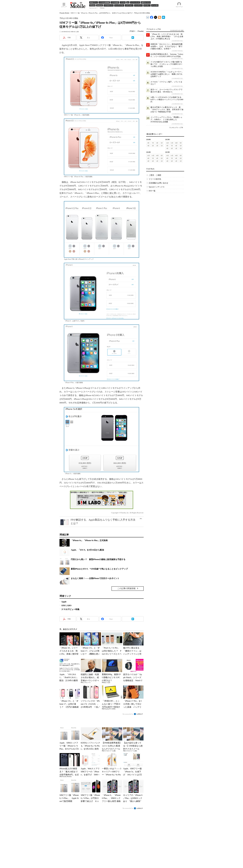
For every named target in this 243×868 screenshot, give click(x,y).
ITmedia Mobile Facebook (151, 17)
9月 (181, 143)
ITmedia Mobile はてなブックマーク (163, 17)
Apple (63, 602)
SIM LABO (123, 492)
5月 (162, 143)
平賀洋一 (133, 31)
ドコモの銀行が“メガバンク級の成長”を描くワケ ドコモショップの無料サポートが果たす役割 (166, 64)
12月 (167, 143)
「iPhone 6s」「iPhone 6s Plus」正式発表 (89, 540)
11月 (172, 143)
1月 (162, 145)
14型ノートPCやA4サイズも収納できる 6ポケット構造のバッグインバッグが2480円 (166, 99)
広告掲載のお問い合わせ (158, 183)
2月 (157, 145)
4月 (148, 145)
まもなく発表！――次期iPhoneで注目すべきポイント (95, 578)
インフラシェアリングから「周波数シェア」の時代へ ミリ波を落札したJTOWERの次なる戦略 (166, 119)
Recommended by (128, 714)
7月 (153, 143)
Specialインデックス (157, 187)
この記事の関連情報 (126, 588)
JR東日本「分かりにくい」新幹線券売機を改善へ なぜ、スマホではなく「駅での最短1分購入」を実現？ (166, 46)
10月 (176, 143)
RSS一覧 (152, 191)
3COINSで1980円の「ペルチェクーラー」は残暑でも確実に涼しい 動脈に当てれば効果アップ (166, 74)
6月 (157, 143)
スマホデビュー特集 (70, 609)
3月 (153, 145)
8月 (148, 143)
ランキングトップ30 (176, 127)
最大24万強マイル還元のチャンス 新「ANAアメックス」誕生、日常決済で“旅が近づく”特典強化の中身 (166, 109)
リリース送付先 (155, 179)
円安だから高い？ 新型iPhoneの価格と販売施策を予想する (98, 559)
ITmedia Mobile (64, 13)
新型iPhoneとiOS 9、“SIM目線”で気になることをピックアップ (99, 569)
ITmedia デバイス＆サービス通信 (147, 17)
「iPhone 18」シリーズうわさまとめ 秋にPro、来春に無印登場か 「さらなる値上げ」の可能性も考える (166, 36)
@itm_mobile (155, 17)
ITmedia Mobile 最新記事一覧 (159, 17)
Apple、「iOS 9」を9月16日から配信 (87, 550)
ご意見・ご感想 (155, 175)
